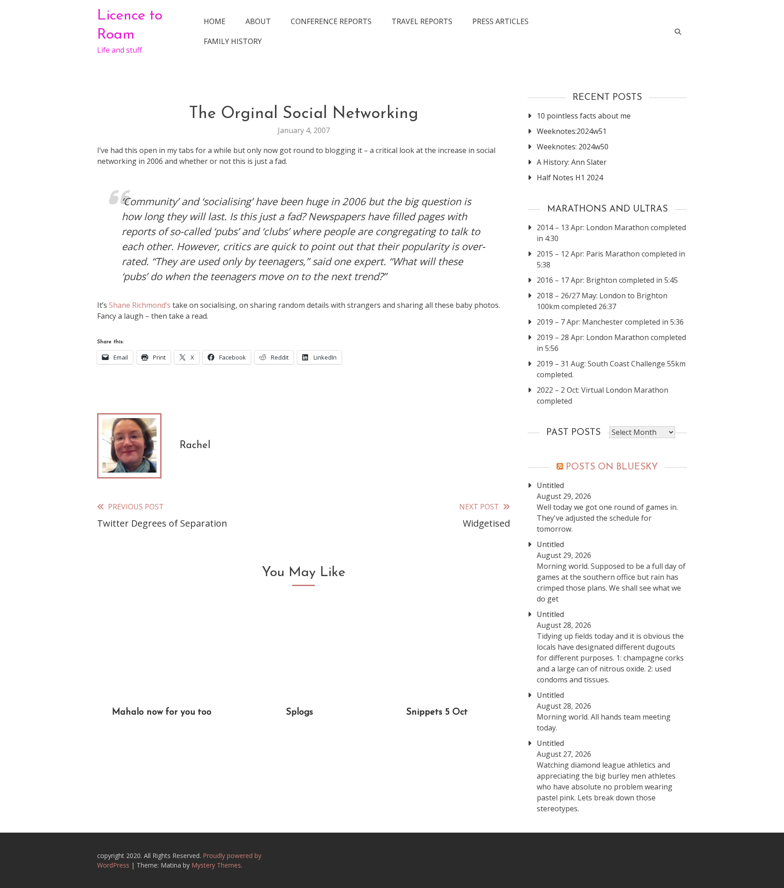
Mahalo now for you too (161, 712)
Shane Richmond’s (140, 305)
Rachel (195, 445)
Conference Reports (331, 21)
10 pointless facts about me (584, 116)
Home (214, 21)
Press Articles (500, 21)
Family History (233, 41)
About (258, 21)
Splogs (299, 712)
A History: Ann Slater (572, 162)
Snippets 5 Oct (437, 712)
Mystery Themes (216, 865)
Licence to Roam (129, 25)
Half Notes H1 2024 (570, 178)
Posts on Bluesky (612, 467)
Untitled (550, 485)
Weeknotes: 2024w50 (572, 147)
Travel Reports (422, 21)
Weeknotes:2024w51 (572, 131)
